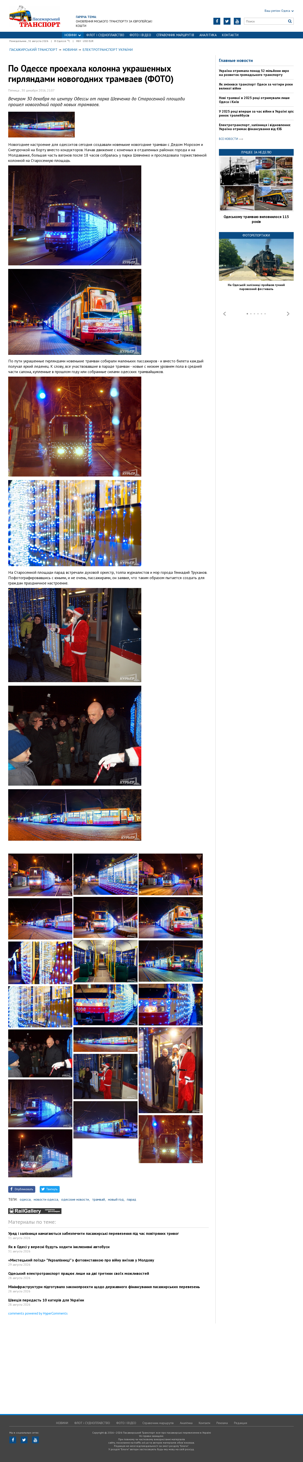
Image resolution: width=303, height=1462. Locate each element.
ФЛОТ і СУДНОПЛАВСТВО (105, 35)
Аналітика (208, 35)
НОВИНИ (71, 35)
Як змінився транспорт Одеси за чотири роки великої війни (256, 86)
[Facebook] (216, 21)
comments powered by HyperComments (38, 1313)
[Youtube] (237, 21)
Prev (224, 314)
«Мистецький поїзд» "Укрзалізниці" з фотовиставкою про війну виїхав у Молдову (81, 1260)
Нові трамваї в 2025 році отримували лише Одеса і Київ (254, 99)
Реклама (222, 1423)
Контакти (230, 35)
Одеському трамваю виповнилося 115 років (256, 219)
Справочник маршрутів (175, 35)
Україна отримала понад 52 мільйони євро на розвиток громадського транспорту (254, 72)
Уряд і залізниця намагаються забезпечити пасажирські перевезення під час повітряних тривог (93, 1233)
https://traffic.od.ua (34, 16)
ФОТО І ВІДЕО (140, 35)
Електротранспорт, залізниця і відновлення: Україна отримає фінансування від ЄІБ (255, 127)
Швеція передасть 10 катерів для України (46, 1300)
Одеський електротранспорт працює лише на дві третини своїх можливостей (78, 1273)
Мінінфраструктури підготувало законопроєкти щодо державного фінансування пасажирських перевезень (104, 1286)
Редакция (240, 1423)
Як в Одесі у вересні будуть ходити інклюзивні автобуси (59, 1246)
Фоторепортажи (256, 235)
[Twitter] (227, 21)
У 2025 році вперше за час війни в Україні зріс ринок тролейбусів (256, 113)
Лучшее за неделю (256, 152)
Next (288, 314)
